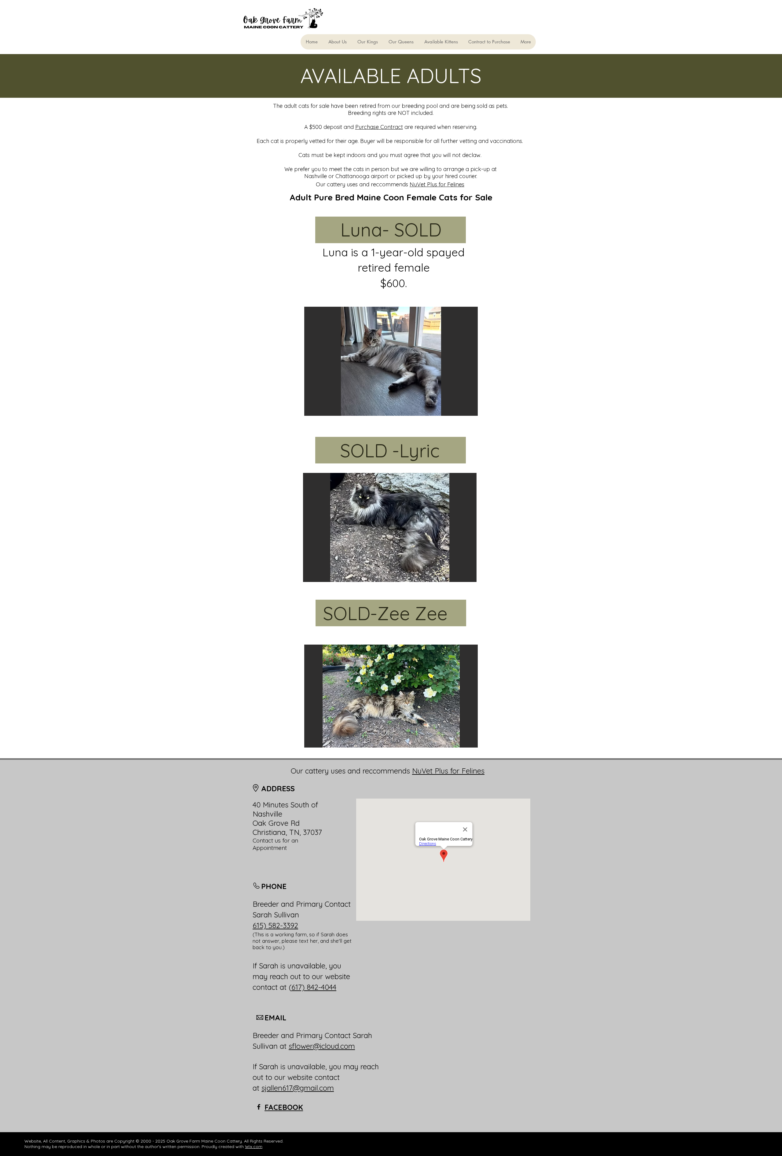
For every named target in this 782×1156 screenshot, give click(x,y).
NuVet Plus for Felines (437, 184)
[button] (391, 361)
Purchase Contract (379, 126)
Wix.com (253, 1146)
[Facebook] (258, 1106)
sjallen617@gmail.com (297, 1087)
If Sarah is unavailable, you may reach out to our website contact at (316, 1077)
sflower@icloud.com (322, 1046)
